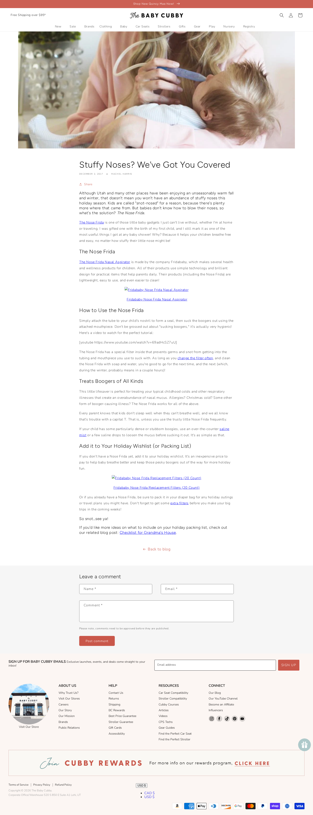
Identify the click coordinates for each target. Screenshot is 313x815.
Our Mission (67, 716)
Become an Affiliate (221, 704)
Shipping (114, 704)
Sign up (288, 665)
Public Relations (69, 728)
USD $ (142, 785)
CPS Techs (166, 722)
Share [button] (88, 184)
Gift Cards (115, 728)
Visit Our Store (29, 727)
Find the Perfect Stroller (174, 739)
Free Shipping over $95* (28, 15)
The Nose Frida (91, 222)
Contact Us (116, 693)
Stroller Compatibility (173, 699)
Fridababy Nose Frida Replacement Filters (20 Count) (156, 487)
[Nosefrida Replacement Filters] (156, 478)
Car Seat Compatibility (173, 693)
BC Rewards (117, 710)
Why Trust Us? (68, 693)
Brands (63, 722)
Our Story (65, 710)
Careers (64, 704)
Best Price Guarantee (122, 716)
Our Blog (215, 693)
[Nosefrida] (157, 290)
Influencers (216, 710)
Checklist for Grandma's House (148, 532)
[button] (281, 15)
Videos (163, 716)
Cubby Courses (169, 704)
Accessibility (117, 734)
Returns (114, 699)
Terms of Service (19, 785)
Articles (164, 710)
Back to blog (159, 549)
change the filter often (195, 358)
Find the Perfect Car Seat (175, 734)
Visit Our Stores (69, 699)
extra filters (179, 503)
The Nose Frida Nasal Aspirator (104, 262)
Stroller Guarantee (121, 722)
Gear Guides (167, 728)
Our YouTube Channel (223, 699)
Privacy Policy (41, 785)
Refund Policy (63, 785)
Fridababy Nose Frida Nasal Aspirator (157, 299)
